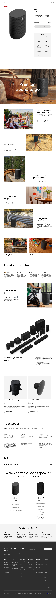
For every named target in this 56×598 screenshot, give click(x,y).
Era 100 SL (46, 570)
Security (35, 593)
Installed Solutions (31, 561)
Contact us (43, 536)
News (21, 562)
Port (45, 583)
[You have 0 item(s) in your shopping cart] (53, 2)
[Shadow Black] (48, 22)
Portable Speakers (39, 564)
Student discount (15, 568)
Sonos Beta (14, 566)
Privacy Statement (33, 553)
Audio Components (39, 572)
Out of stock (42, 26)
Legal (15, 593)
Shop (40, 517)
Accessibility (26, 593)
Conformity (30, 593)
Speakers (38, 562)
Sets (37, 569)
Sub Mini (45, 578)
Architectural (38, 570)
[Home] (4, 2)
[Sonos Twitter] (49, 587)
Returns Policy (6, 567)
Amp (45, 582)
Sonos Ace (46, 562)
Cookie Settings (39, 593)
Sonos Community (7, 574)
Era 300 (45, 572)
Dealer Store (30, 567)
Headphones (38, 561)
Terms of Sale (6, 572)
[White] (30, 403)
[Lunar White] (50, 22)
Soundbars (38, 567)
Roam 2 (45, 574)
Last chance (14, 561)
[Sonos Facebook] (47, 587)
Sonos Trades (30, 564)
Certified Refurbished (15, 562)
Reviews (21, 576)
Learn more (41, 447)
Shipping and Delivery (7, 564)
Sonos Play (46, 561)
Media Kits (22, 564)
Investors (21, 567)
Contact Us (6, 570)
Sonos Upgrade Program (14, 565)
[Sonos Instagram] (48, 587)
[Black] (29, 403)
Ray (45, 567)
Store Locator (6, 569)
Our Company (22, 561)
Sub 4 (45, 577)
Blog (21, 573)
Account (5, 561)
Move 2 (45, 575)
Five (45, 580)
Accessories (38, 574)
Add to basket (9, 411)
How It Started (22, 571)
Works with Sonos (31, 569)
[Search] (51, 2)
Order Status (6, 562)
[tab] (5, 429)
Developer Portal (31, 562)
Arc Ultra (45, 564)
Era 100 (45, 569)
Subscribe (48, 549)
